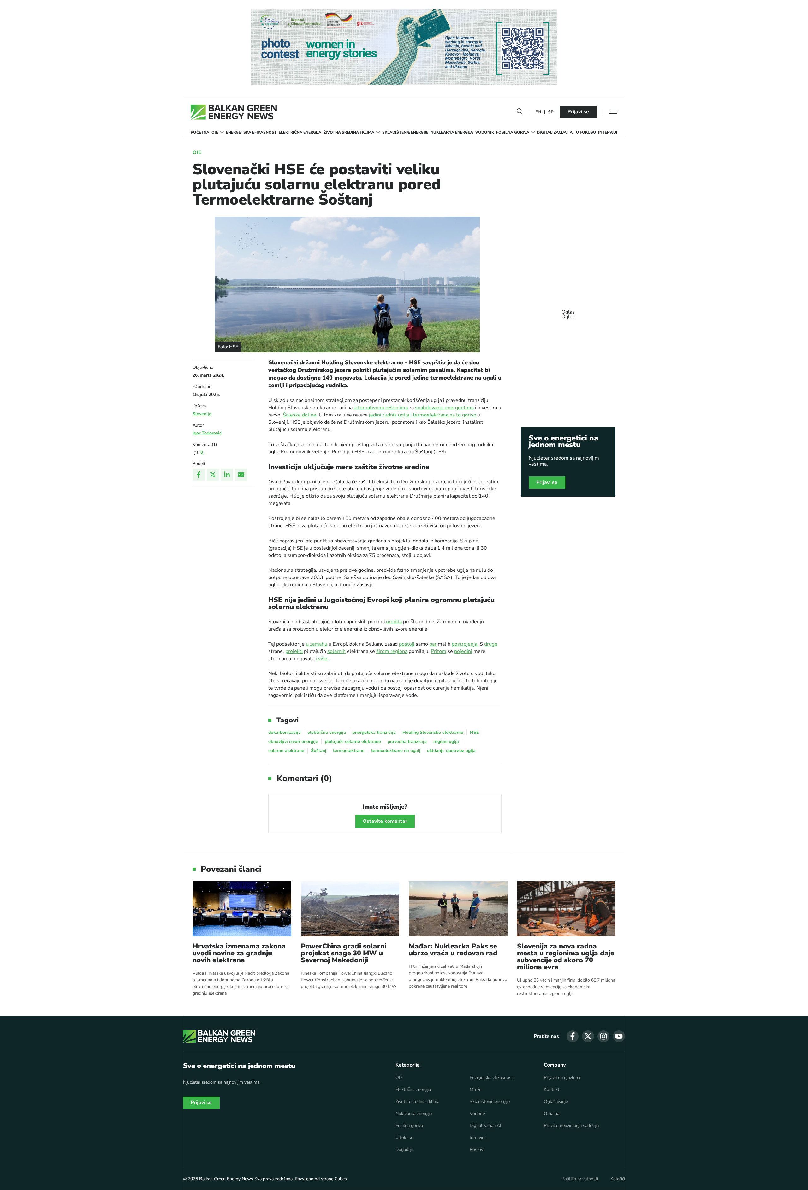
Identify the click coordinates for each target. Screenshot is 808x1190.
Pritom (438, 651)
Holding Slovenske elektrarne (432, 732)
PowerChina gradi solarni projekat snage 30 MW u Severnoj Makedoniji (343, 953)
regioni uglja (446, 741)
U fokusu (586, 132)
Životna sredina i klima (349, 132)
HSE (474, 732)
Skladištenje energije (405, 132)
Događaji (404, 1149)
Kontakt (551, 1089)
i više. (322, 658)
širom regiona (391, 651)
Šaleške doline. (300, 414)
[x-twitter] (588, 1036)
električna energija (326, 732)
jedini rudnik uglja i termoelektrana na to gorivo (422, 414)
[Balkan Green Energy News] (234, 112)
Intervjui (607, 132)
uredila (394, 621)
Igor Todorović (207, 433)
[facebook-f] (573, 1036)
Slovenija (202, 414)
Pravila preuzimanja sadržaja (571, 1125)
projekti (294, 651)
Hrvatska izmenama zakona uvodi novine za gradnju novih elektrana (239, 953)
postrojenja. (465, 644)
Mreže (475, 1089)
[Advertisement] (568, 311)
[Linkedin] (227, 475)
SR (551, 112)
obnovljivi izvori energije (293, 741)
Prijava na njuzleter (562, 1077)
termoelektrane (349, 751)
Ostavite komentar (385, 821)
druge (490, 644)
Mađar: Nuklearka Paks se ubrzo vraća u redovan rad (453, 950)
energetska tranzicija (374, 732)
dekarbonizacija (284, 732)
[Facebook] (199, 475)
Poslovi (477, 1149)
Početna (200, 132)
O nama (551, 1113)
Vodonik (484, 132)
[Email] (241, 475)
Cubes (341, 1179)
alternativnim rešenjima (381, 407)
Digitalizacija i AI (555, 132)
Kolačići (617, 1178)
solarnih (336, 651)
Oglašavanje (556, 1101)
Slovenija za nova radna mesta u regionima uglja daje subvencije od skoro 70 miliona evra (565, 957)
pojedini (463, 651)
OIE (214, 132)
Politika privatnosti (579, 1178)
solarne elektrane (286, 751)
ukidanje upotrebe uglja (451, 751)
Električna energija (300, 132)
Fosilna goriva (512, 132)
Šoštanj (318, 751)
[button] (519, 112)
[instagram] (603, 1036)
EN (538, 112)
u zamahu (316, 644)
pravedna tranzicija (407, 741)
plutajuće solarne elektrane (353, 741)
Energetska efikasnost (251, 132)
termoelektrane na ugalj (395, 751)
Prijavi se (578, 111)
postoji (406, 644)
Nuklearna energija (452, 132)
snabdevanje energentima (444, 407)
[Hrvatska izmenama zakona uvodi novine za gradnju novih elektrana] (242, 908)
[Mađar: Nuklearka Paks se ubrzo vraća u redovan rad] (458, 908)
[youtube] (619, 1036)
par (433, 644)
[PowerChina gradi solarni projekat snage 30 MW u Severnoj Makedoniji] (350, 908)
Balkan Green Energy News (226, 1179)
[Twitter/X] (213, 475)
